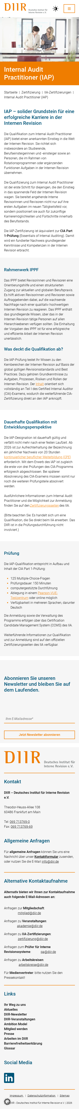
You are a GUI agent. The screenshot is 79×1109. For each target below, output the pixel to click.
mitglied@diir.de (29, 913)
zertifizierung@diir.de (33, 939)
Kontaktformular (46, 857)
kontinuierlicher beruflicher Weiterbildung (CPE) (37, 457)
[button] (7, 1101)
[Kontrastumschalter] (55, 8)
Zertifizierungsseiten (44, 505)
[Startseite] (25, 8)
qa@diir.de (48, 952)
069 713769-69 (22, 827)
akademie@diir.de (30, 926)
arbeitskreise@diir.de (33, 965)
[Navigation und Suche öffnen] (69, 8)
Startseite (10, 92)
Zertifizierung (30, 92)
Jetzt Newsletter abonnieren (39, 735)
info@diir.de (50, 861)
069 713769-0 (20, 822)
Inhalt (40, 384)
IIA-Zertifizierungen (57, 92)
